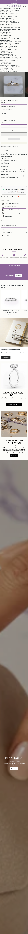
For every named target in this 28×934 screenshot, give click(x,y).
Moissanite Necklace (5, 35)
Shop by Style (3, 46)
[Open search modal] (23, 6)
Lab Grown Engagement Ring (7, 19)
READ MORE (6, 357)
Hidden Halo (3, 15)
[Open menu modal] (2, 6)
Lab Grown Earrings (5, 33)
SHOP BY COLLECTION (6, 18)
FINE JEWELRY (16, 29)
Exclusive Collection (5, 40)
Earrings (8, 62)
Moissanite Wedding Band (6, 27)
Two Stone (2, 16)
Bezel (16, 16)
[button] (14, 134)
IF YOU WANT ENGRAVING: (8, 106)
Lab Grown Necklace (5, 32)
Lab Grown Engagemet (6, 41)
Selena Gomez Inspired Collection (8, 71)
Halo (9, 15)
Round (11, 10)
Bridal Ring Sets (16, 37)
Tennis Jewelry (4, 38)
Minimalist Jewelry (14, 38)
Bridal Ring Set (16, 66)
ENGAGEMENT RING (5, 8)
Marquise (12, 12)
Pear (1, 12)
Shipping (3, 146)
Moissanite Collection (5, 63)
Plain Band (17, 27)
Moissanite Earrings (5, 37)
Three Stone (10, 16)
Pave (17, 13)
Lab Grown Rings (16, 57)
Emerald (2, 10)
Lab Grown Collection (15, 59)
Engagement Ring (4, 60)
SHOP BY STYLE (4, 13)
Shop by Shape (17, 41)
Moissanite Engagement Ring (7, 21)
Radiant (17, 10)
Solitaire (11, 46)
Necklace (2, 62)
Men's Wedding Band (5, 29)
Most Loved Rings (4, 22)
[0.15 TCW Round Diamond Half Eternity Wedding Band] (10, 299)
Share (4, 220)
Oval (7, 10)
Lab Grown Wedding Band (6, 26)
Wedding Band (3, 51)
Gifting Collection (4, 68)
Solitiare (12, 13)
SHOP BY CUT (16, 8)
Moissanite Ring (4, 59)
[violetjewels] (14, 6)
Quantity (3, 113)
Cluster (13, 15)
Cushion (6, 12)
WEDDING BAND (15, 22)
